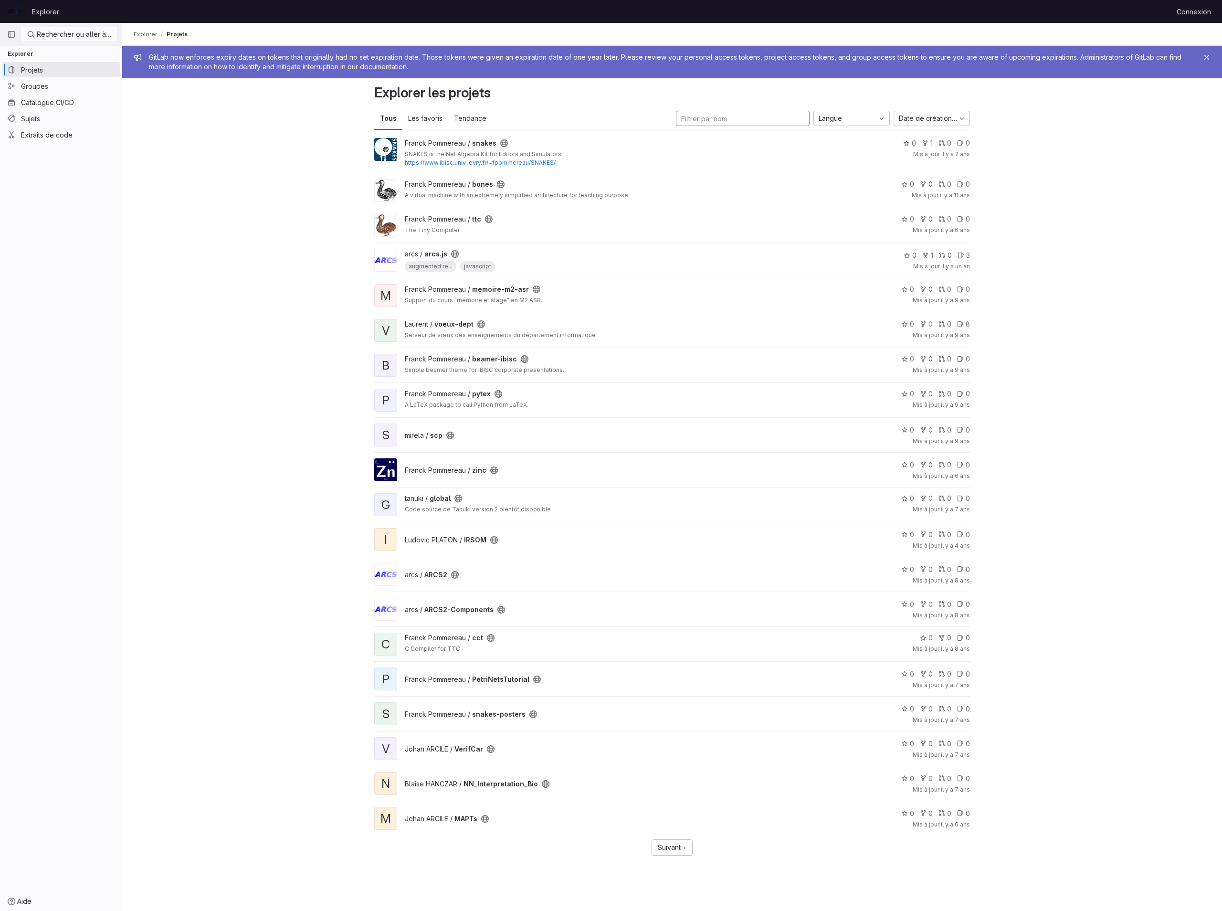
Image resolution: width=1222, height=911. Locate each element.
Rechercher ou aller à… (73, 34)
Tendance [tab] (470, 118)
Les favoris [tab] (425, 118)
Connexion (1194, 12)
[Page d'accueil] (14, 11)
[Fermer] (1206, 57)
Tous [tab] (388, 118)
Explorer (45, 12)
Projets (177, 34)
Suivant (670, 847)
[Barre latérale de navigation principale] (11, 34)
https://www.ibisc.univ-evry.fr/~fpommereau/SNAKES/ (480, 162)
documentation (383, 67)
